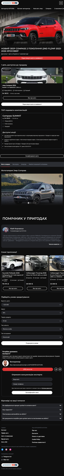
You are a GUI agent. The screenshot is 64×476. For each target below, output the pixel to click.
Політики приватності (47, 388)
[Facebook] (2, 450)
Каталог (3, 430)
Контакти (35, 433)
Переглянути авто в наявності (32, 58)
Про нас (34, 430)
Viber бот (6, 459)
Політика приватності (39, 442)
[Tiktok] (6, 450)
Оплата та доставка (38, 436)
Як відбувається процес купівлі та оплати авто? (19, 405)
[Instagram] (10, 450)
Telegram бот (7, 456)
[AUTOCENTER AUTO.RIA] (10, 3)
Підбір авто (4, 433)
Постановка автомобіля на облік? (14, 414)
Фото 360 (4, 442)
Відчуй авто (5, 439)
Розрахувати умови (32, 343)
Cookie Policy (36, 439)
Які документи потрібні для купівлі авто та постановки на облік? (25, 418)
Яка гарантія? (7, 410)
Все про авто (32, 98)
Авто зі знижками (7, 436)
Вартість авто (5, 301)
